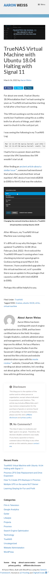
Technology (9, 534)
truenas (19, 303)
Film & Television (11, 505)
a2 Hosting (24, 572)
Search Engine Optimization (16, 530)
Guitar (6, 513)
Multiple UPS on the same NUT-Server (21, 484)
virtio (37, 303)
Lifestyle (7, 517)
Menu (43, 4)
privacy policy (26, 417)
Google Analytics (11, 509)
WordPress (9, 551)
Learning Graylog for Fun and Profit (19, 488)
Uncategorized (10, 543)
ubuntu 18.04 (28, 303)
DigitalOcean (38, 572)
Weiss (16, 5)
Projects (7, 522)
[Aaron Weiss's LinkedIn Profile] (47, 572)
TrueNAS (19, 299)
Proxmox (8, 526)
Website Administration (14, 547)
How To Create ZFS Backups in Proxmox (22, 479)
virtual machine (10, 306)
